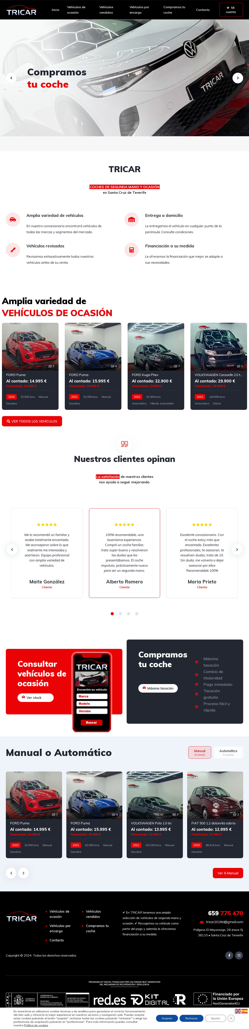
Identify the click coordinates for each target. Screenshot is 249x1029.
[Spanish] (244, 1011)
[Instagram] (239, 955)
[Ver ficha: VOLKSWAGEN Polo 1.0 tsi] (155, 815)
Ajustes (215, 1018)
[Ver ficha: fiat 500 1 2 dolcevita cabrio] (215, 815)
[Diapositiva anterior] (11, 873)
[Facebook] (229, 955)
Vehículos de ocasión (76, 9)
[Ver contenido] (124, 78)
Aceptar (167, 1018)
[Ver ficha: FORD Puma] (30, 366)
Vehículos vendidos (106, 9)
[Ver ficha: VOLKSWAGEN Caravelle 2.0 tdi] (218, 366)
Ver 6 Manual (228, 873)
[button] (112, 613)
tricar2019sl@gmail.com (224, 922)
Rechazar (191, 1018)
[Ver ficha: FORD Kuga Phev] (156, 366)
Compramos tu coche (174, 9)
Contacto (203, 10)
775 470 (225, 913)
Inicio (55, 10)
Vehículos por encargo (139, 9)
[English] (238, 1011)
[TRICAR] (22, 10)
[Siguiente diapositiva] (23, 873)
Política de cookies (36, 1025)
